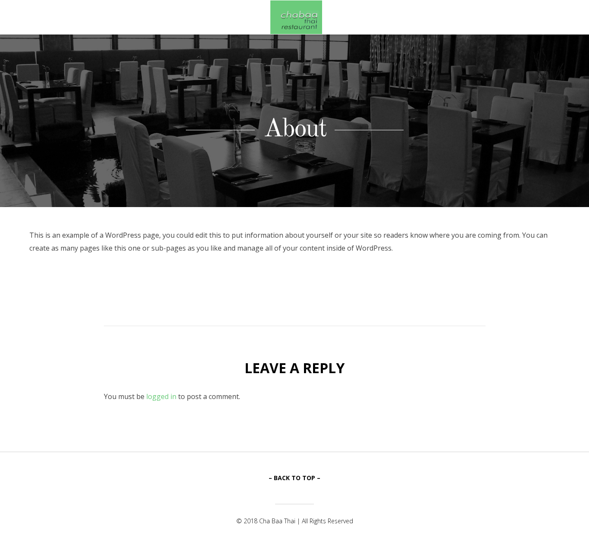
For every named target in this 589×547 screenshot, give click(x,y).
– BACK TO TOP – (294, 478)
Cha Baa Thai (296, 17)
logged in (161, 396)
